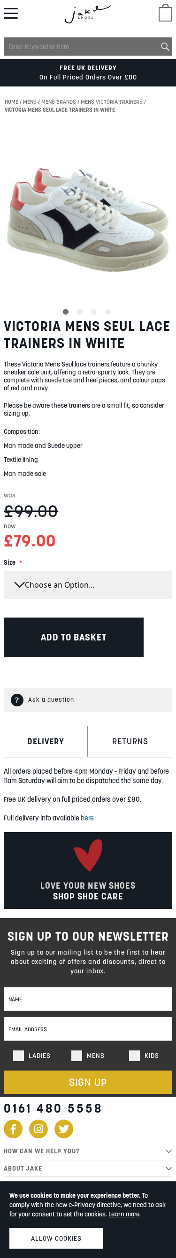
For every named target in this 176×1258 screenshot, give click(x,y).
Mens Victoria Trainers (112, 101)
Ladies (40, 1055)
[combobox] (88, 46)
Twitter (63, 1129)
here (87, 817)
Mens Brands (59, 101)
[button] (67, 310)
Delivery (45, 741)
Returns (130, 741)
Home (12, 101)
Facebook (13, 1129)
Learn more (123, 1214)
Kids (152, 1055)
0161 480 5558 (53, 1108)
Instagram (38, 1129)
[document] (88, 1220)
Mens (30, 101)
